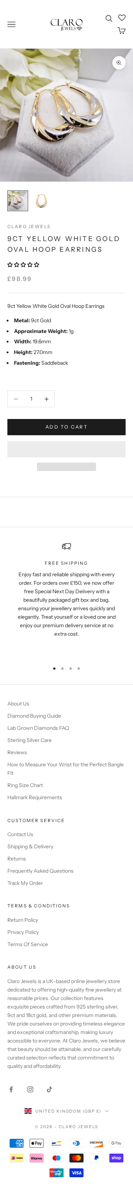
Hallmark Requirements (34, 797)
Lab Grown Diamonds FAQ (38, 728)
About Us (18, 703)
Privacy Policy (23, 932)
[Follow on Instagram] (30, 1089)
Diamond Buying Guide (34, 715)
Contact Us (20, 834)
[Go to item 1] (17, 200)
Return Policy (22, 920)
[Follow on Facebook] (11, 1089)
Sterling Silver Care (29, 740)
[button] (23, 264)
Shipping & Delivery (30, 846)
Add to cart (66, 427)
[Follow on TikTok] (49, 1089)
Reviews (17, 752)
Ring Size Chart (25, 785)
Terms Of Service (27, 944)
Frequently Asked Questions (40, 871)
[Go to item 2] (41, 200)
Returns (16, 858)
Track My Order (25, 883)
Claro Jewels (29, 226)
